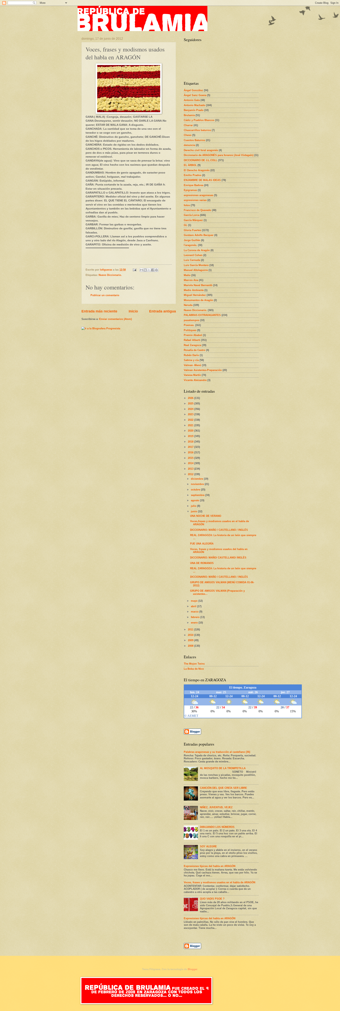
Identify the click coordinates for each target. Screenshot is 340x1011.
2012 (191, 474)
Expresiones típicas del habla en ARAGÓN (209, 866)
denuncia (189, 145)
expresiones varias (195, 200)
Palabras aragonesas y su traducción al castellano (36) (217, 751)
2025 (191, 403)
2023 (191, 414)
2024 (191, 409)
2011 (191, 629)
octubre (196, 489)
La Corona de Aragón (197, 250)
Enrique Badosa (193, 185)
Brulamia (189, 115)
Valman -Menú (192, 365)
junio (194, 511)
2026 (191, 398)
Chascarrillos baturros (197, 130)
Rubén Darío (191, 355)
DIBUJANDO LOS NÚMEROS (217, 827)
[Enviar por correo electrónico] (141, 270)
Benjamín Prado (193, 110)
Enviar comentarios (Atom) (115, 319)
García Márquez (193, 220)
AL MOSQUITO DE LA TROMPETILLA (223, 768)
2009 (191, 640)
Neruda (188, 305)
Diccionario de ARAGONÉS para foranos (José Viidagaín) (218, 155)
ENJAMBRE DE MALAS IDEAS (202, 180)
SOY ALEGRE (208, 846)
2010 (191, 635)
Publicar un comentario (105, 295)
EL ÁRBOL (190, 165)
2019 (191, 436)
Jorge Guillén (192, 240)
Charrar (188, 125)
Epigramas (190, 190)
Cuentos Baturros (194, 140)
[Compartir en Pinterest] (156, 270)
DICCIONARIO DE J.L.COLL (200, 160)
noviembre (198, 484)
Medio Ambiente (194, 290)
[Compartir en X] (149, 270)
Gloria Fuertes (192, 230)
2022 (191, 419)
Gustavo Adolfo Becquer (198, 235)
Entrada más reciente (99, 311)
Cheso (187, 135)
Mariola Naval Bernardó (198, 285)
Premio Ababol (193, 335)
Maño (187, 275)
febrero (195, 617)
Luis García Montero (196, 265)
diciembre (197, 478)
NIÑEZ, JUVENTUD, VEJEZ (216, 807)
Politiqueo (190, 330)
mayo (194, 600)
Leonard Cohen (193, 255)
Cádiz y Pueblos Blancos (199, 120)
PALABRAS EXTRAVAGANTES (202, 315)
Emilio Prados (192, 175)
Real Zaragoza (192, 345)
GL (185, 225)
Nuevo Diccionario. (110, 275)
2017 (191, 446)
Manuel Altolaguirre (196, 270)
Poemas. (189, 325)
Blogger (192, 969)
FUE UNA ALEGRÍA (201, 543)
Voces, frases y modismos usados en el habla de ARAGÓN (219, 882)
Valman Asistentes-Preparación (203, 370)
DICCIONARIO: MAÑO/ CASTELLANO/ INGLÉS (218, 557)
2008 (191, 645)
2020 (191, 430)
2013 (191, 468)
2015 (191, 457)
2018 (191, 441)
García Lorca (191, 215)
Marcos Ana (191, 280)
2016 (191, 452)
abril (194, 606)
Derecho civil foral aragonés (201, 150)
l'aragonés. (190, 245)
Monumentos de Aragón (198, 300)
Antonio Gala (192, 100)
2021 (191, 425)
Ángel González (193, 90)
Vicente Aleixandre (195, 380)
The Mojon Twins (194, 663)
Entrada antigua (162, 311)
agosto (195, 500)
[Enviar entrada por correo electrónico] (134, 269)
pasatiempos (191, 320)
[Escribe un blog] (145, 270)
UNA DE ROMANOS (202, 563)
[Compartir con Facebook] (153, 270)
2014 (191, 463)
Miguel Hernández (195, 295)
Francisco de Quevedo (197, 210)
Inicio (133, 311)
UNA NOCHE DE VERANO (205, 515)
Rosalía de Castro (194, 350)
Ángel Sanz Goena (195, 95)
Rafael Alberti (192, 340)
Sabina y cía (191, 360)
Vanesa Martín (192, 375)
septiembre (198, 495)
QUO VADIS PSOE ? (212, 898)
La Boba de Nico (194, 668)
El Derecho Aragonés (197, 170)
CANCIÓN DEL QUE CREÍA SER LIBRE (223, 787)
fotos (187, 205)
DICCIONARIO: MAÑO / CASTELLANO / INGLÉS (219, 529)
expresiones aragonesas (198, 195)
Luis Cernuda (192, 260)
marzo (195, 611)
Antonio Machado (194, 105)
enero (195, 622)
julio (194, 505)
